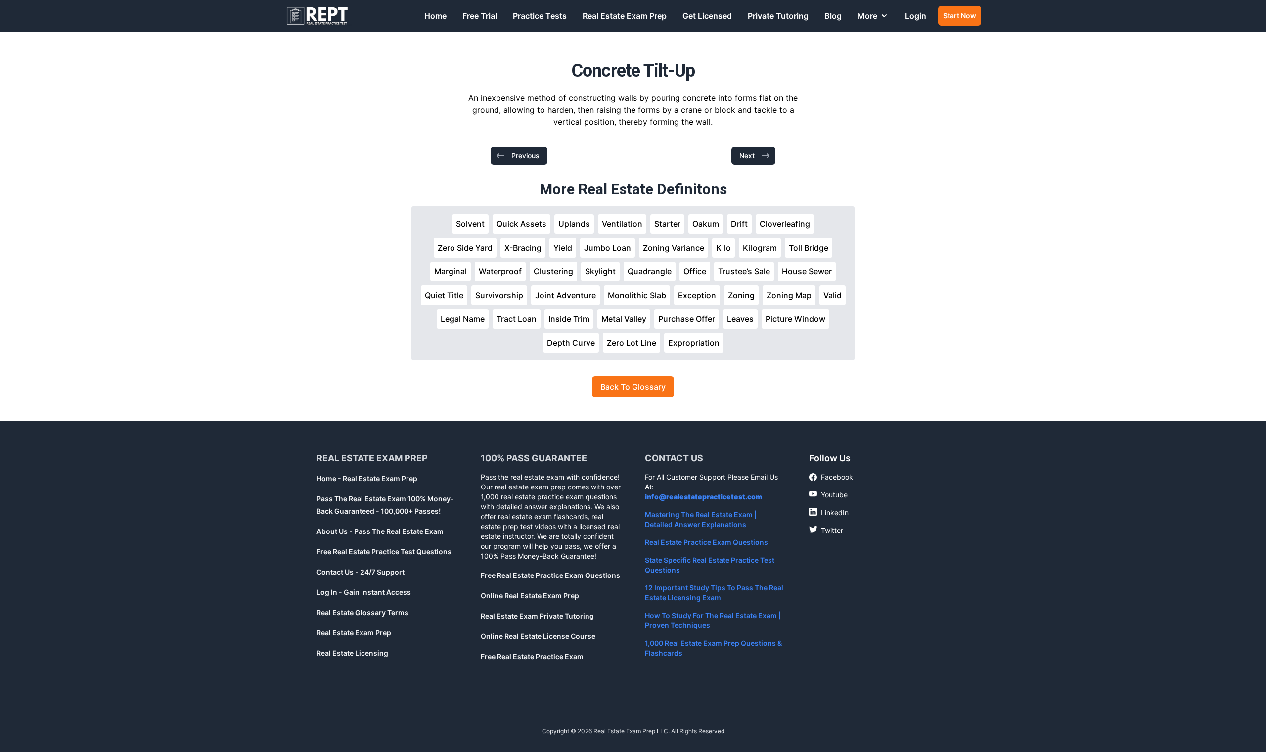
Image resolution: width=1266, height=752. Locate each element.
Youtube (828, 494)
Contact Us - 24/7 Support (360, 572)
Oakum (705, 224)
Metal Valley (623, 319)
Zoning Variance (673, 248)
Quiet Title (444, 295)
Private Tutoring (778, 16)
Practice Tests (540, 16)
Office (694, 271)
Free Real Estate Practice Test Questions (384, 551)
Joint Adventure (565, 295)
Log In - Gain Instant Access (363, 592)
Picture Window (795, 319)
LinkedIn (829, 512)
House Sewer (807, 271)
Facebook (831, 477)
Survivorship (499, 295)
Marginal (450, 271)
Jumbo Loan (607, 248)
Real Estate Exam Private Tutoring (537, 616)
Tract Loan (517, 319)
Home (435, 16)
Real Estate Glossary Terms (362, 612)
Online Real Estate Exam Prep (530, 595)
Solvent (470, 224)
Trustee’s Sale (744, 271)
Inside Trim (568, 319)
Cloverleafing (785, 224)
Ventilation (622, 224)
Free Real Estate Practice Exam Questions (550, 575)
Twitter (826, 530)
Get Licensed (707, 16)
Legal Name (463, 319)
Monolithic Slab (637, 295)
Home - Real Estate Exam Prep (366, 478)
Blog (833, 16)
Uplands (574, 224)
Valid (832, 295)
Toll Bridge (808, 248)
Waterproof (500, 271)
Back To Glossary (633, 387)
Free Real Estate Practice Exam (532, 656)
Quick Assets (521, 224)
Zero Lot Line (631, 343)
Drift (739, 224)
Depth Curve (571, 343)
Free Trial (479, 16)
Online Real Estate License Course (538, 636)
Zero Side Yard (465, 248)
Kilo (723, 248)
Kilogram (760, 248)
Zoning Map (789, 295)
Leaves (740, 319)
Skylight (600, 271)
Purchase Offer (686, 319)
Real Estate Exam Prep (625, 16)
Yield (562, 248)
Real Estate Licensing (352, 653)
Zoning (741, 295)
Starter (667, 224)
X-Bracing (523, 248)
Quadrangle (650, 271)
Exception (697, 295)
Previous (525, 155)
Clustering (553, 271)
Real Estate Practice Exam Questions (706, 542)
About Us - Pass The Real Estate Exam (380, 531)
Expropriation (694, 343)
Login (915, 16)
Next (747, 155)
